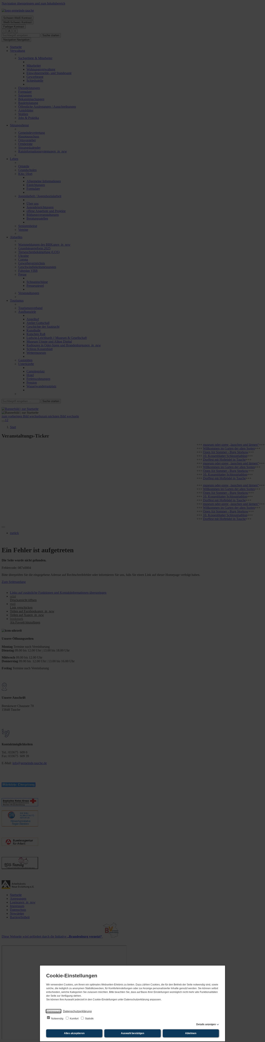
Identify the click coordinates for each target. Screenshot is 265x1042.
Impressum (53, 1011)
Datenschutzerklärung (77, 1011)
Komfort (74, 1018)
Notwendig (57, 1018)
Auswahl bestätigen (132, 1033)
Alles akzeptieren (74, 1033)
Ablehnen (190, 1033)
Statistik (89, 1018)
